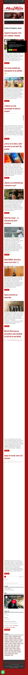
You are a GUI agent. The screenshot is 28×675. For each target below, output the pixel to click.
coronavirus (12, 641)
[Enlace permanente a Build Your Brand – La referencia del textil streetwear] (14, 237)
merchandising (13, 646)
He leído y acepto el (9, 625)
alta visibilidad (15, 636)
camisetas (19, 638)
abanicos (6, 636)
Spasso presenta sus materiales (11, 296)
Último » (6, 579)
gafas (22, 643)
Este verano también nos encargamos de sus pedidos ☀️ (13, 71)
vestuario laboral (7, 655)
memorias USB (7, 646)
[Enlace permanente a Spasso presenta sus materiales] (14, 311)
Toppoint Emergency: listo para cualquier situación (12, 34)
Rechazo (14, 49)
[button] (3, 672)
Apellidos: (6, 617)
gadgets (19, 643)
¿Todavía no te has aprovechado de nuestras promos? (12, 108)
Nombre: (5, 613)
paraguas (18, 648)
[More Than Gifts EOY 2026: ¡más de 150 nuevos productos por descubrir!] (14, 18)
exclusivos (14, 643)
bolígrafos (6, 638)
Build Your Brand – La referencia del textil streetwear (11, 220)
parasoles (6, 650)
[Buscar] (23, 1)
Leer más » (7, 63)
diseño (20, 641)
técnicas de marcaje (10, 653)
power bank (11, 650)
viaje (12, 655)
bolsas (19, 636)
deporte (17, 641)
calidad (15, 638)
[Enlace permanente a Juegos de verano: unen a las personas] (14, 461)
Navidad (18, 646)
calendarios (11, 638)
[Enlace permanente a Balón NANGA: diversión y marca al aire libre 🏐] (14, 276)
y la (5, 627)
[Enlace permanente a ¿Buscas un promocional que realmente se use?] (14, 199)
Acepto (10, 49)
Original (14, 648)
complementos (7, 641)
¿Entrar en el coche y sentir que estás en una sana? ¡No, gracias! (13, 146)
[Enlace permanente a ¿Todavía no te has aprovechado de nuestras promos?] (14, 124)
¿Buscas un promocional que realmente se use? (13, 184)
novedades (6, 648)
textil (5, 653)
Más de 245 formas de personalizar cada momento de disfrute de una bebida (13, 334)
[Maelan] (14, 10)
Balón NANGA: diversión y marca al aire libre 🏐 (12, 261)
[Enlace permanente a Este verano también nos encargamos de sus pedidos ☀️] (14, 87)
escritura (10, 643)
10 (17, 576)
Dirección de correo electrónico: (10, 621)
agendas (10, 636)
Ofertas (11, 648)
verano (16, 653)
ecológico (6, 643)
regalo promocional (17, 650)
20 (19, 578)
